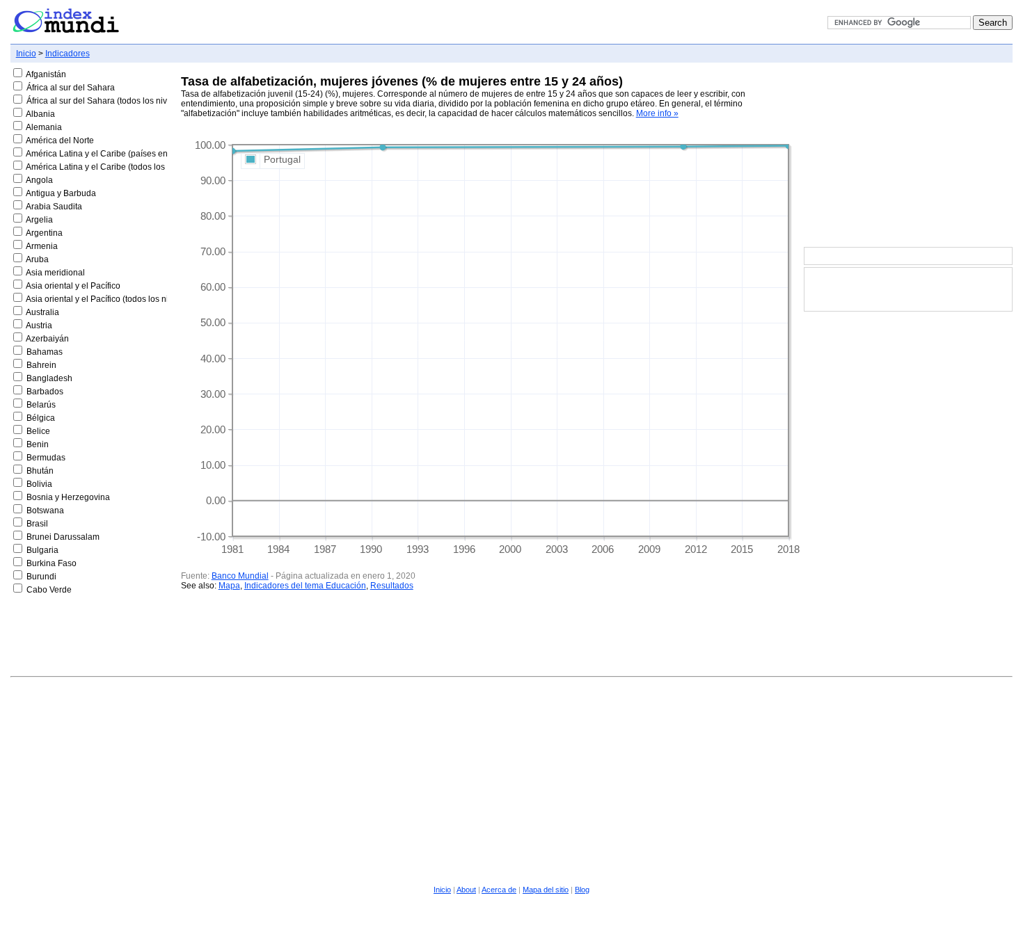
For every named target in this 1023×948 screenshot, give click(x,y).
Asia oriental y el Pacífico (73, 286)
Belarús (41, 405)
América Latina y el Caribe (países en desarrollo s (120, 154)
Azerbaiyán (47, 339)
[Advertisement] (908, 156)
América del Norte (60, 140)
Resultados (391, 586)
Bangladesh (49, 378)
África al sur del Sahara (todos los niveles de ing (117, 101)
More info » (657, 113)
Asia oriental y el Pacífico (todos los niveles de (113, 299)
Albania (40, 114)
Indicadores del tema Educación (305, 586)
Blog (582, 889)
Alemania (44, 127)
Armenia (42, 246)
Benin (37, 444)
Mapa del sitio (546, 889)
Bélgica (40, 418)
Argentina (44, 233)
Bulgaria (42, 550)
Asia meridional (55, 273)
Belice (38, 431)
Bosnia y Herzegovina (68, 497)
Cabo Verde (49, 590)
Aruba (37, 259)
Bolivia (39, 484)
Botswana (45, 510)
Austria (39, 325)
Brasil (37, 524)
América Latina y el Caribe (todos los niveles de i (118, 167)
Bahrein (41, 365)
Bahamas (44, 352)
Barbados (44, 391)
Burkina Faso (51, 563)
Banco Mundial (240, 576)
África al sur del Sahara (70, 88)
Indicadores (67, 53)
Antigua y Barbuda (61, 193)
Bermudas (45, 458)
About (466, 889)
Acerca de (499, 889)
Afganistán (46, 74)
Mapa (229, 586)
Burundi (41, 576)
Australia (42, 312)
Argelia (39, 220)
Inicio (26, 53)
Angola (39, 180)
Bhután (40, 471)
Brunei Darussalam (63, 537)
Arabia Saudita (54, 206)
